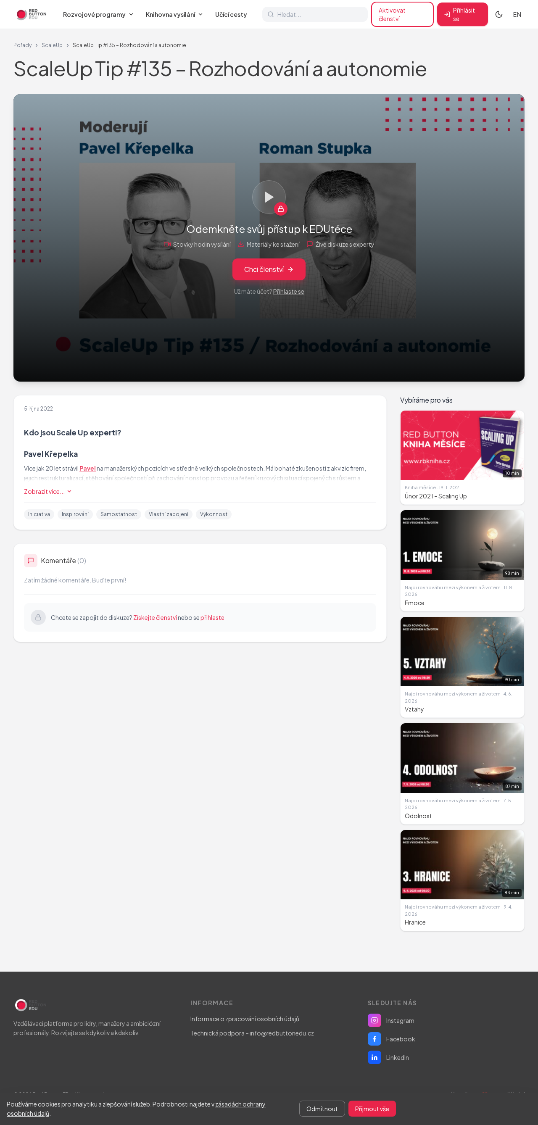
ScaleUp (52, 45)
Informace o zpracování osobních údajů (244, 1018)
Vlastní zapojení (168, 514)
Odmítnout (322, 1108)
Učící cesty (231, 14)
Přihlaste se (288, 291)
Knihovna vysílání (170, 14)
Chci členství (264, 269)
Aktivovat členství (392, 14)
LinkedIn (397, 1057)
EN (517, 14)
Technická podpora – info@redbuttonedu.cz (252, 1033)
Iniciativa (39, 514)
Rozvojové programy (94, 14)
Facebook (400, 1039)
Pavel (87, 468)
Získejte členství (155, 617)
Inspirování (75, 514)
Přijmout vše (372, 1108)
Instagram (400, 1020)
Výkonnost (213, 514)
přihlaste (212, 617)
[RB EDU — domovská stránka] (30, 14)
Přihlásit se (464, 14)
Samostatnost (118, 514)
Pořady (22, 45)
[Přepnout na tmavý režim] (498, 14)
